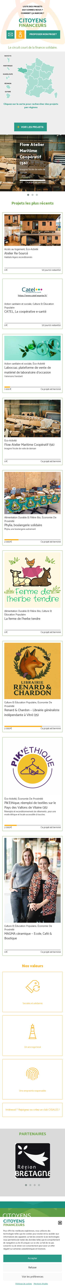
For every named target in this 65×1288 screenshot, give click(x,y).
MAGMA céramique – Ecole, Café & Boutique (28, 936)
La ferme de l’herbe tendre (22, 619)
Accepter (32, 1258)
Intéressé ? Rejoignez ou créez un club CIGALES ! (33, 1110)
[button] (60, 1222)
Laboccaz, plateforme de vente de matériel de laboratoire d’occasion (27, 370)
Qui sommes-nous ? (32, 10)
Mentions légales (41, 1283)
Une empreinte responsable (32, 1091)
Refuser (32, 1267)
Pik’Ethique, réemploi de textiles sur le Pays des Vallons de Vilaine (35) (30, 805)
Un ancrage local (32, 1047)
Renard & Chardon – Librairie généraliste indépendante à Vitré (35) (31, 712)
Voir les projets (32, 127)
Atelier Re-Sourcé (16, 253)
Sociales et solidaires (32, 1003)
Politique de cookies (24, 1283)
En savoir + (25, 178)
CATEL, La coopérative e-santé (25, 311)
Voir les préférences (32, 1277)
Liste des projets (32, 6)
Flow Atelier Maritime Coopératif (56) (29, 445)
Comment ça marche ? (32, 13)
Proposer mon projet (43, 34)
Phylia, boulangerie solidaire (23, 525)
